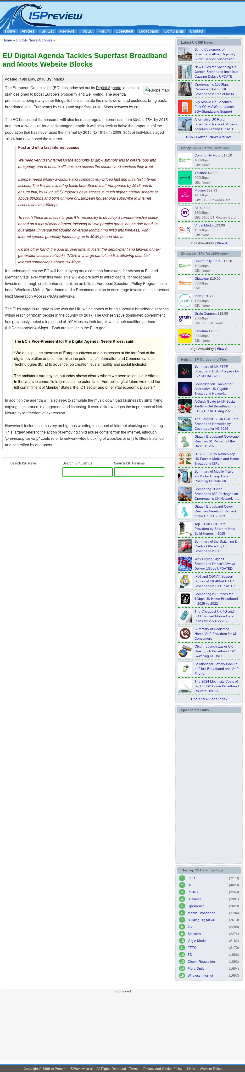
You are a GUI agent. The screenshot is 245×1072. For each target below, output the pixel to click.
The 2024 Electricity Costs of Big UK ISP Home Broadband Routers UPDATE (217, 686)
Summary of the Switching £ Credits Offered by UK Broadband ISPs (216, 546)
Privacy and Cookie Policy (162, 1069)
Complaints (174, 31)
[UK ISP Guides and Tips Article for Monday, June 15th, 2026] (185, 464)
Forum (104, 31)
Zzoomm (201, 331)
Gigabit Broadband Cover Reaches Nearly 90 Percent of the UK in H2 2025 (215, 511)
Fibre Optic (196, 968)
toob (198, 296)
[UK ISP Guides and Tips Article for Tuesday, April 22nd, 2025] (185, 552)
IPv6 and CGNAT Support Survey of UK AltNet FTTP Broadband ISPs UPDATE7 (215, 581)
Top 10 (86, 31)
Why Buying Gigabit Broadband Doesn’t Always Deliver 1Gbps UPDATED (215, 563)
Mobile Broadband (201, 913)
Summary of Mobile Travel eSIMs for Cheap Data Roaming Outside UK (214, 476)
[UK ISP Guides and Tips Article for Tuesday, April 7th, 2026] (185, 499)
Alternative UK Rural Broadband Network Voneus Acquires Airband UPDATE (216, 124)
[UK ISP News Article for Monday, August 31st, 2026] (185, 60)
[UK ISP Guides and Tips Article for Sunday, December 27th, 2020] (185, 569)
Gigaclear (202, 278)
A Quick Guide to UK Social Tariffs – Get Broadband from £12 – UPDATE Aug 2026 (217, 406)
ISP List (47, 31)
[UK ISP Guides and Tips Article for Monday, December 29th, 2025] (185, 394)
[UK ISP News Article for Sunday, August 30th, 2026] (185, 77)
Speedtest (124, 31)
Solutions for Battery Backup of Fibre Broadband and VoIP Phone (217, 668)
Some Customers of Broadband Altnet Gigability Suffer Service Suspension (215, 54)
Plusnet (200, 190)
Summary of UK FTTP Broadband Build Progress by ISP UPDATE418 (217, 371)
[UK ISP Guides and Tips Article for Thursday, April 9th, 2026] (185, 482)
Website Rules (211, 1069)
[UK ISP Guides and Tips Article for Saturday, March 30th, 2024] (185, 692)
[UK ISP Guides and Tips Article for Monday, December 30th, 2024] (185, 622)
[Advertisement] (156, 14)
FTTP (192, 878)
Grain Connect (206, 313)
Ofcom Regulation (201, 961)
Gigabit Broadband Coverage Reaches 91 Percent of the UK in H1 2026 (217, 441)
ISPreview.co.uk (82, 1069)
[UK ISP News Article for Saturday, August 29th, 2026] (185, 95)
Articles (28, 31)
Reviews (67, 31)
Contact (196, 31)
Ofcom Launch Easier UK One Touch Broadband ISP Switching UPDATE (215, 651)
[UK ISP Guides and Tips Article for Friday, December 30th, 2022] (185, 639)
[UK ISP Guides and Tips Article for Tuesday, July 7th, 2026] (185, 447)
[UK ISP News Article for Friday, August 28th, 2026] (185, 112)
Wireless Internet (200, 975)
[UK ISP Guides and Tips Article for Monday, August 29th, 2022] (185, 412)
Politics (193, 892)
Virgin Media (204, 225)
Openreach (196, 906)
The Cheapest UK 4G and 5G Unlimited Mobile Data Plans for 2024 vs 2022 (214, 616)
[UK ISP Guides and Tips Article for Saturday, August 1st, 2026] (185, 429)
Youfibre (201, 173)
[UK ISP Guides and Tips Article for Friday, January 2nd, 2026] (185, 517)
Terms (134, 1069)
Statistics (194, 934)
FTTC (192, 948)
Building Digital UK (201, 920)
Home (10, 31)
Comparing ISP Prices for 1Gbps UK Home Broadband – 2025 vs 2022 (216, 598)
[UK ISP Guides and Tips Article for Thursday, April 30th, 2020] (185, 377)
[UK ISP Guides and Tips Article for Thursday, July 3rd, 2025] (185, 534)
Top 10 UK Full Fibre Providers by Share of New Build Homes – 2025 (215, 528)
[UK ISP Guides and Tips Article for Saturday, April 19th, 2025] (185, 604)
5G (190, 954)
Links (191, 1069)
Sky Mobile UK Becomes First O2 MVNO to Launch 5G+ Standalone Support (214, 106)
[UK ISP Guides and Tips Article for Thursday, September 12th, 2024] (185, 657)
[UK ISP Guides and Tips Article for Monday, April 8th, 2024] (185, 587)
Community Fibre (208, 155)
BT (197, 208)
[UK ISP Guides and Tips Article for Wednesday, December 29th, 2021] (185, 674)
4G (190, 927)
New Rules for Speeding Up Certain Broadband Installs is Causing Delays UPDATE (216, 71)
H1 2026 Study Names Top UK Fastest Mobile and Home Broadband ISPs (217, 458)
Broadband (148, 31)
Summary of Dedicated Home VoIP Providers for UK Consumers (216, 633)
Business (194, 899)
